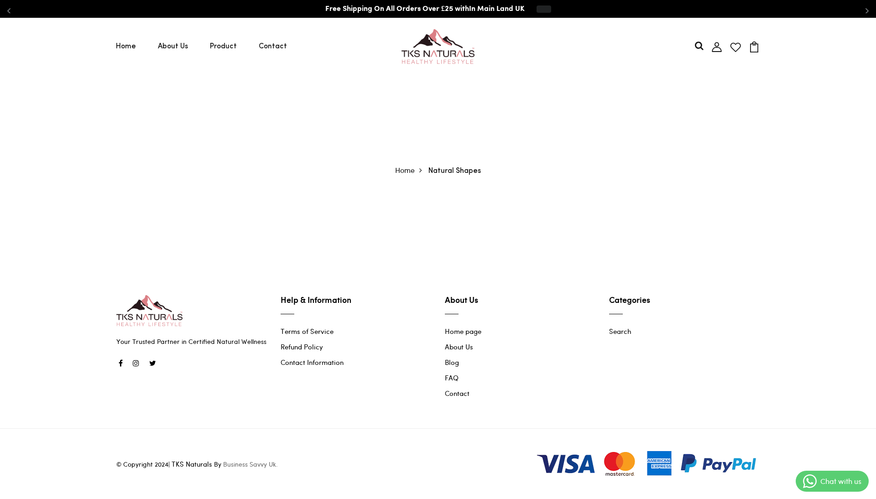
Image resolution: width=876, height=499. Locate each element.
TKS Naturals (192, 463)
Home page (463, 331)
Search (620, 331)
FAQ (452, 377)
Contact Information (312, 362)
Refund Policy (302, 346)
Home (126, 46)
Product (223, 46)
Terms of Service (307, 331)
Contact (273, 46)
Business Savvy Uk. (250, 464)
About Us (173, 46)
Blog (452, 362)
